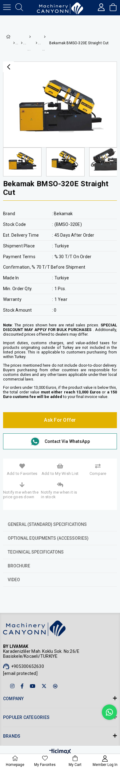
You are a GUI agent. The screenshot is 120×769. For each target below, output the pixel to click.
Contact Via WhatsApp (67, 441)
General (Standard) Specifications (47, 524)
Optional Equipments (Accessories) (48, 538)
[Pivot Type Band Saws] (35, 43)
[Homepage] (14, 43)
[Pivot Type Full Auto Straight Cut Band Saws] (44, 37)
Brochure (19, 565)
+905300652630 (27, 666)
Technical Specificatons (36, 552)
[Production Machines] (21, 43)
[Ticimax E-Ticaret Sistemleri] (60, 752)
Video (14, 579)
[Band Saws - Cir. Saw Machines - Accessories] (29, 37)
